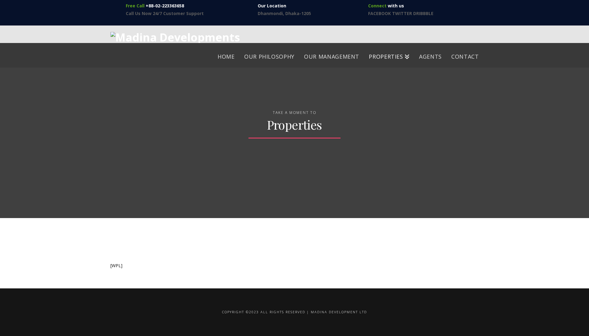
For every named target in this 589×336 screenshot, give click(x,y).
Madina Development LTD (339, 312)
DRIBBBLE (423, 13)
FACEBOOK (379, 13)
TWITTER (402, 13)
